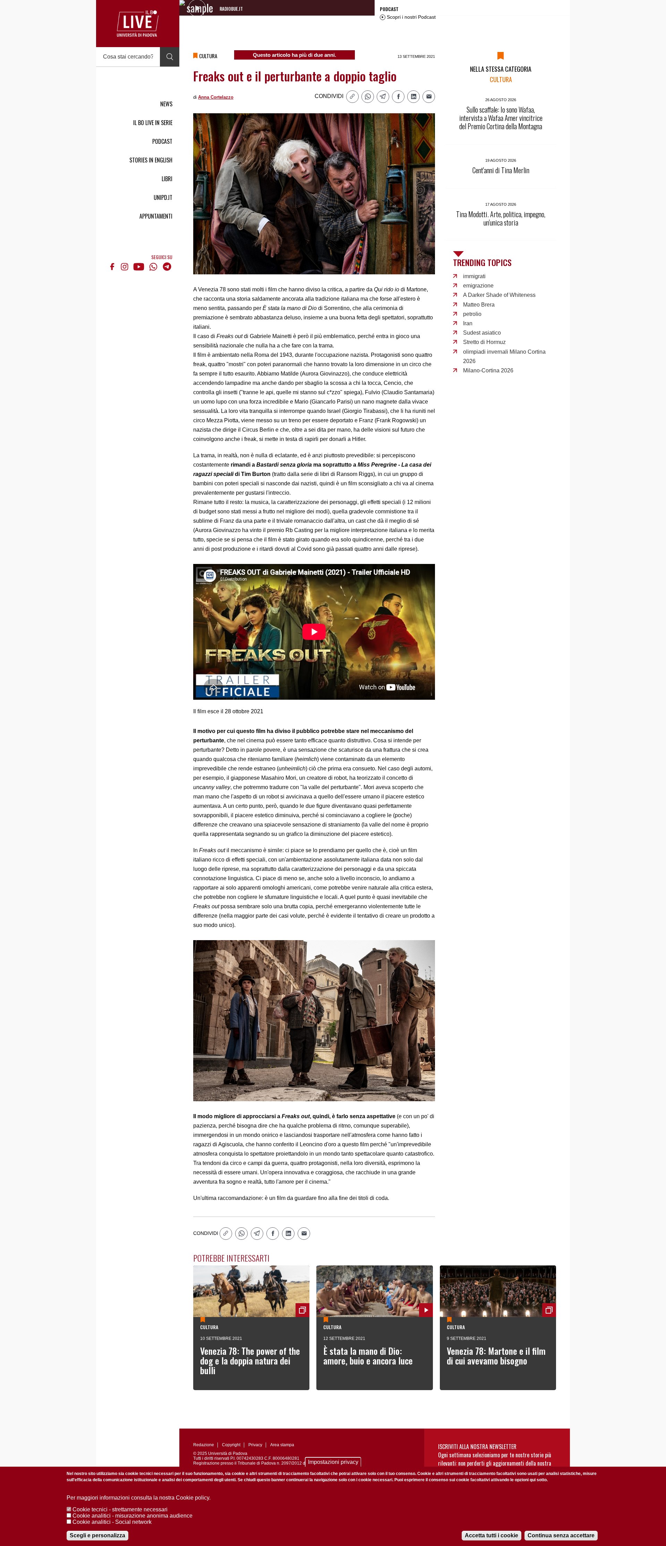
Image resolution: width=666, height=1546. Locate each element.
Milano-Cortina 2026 (488, 370)
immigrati (474, 276)
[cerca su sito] (169, 57)
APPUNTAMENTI (155, 216)
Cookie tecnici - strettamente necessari (120, 1509)
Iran (467, 323)
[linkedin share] (413, 96)
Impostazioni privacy (333, 1462)
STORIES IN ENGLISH (150, 160)
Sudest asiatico (482, 333)
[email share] (428, 96)
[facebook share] (398, 96)
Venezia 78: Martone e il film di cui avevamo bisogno (496, 1355)
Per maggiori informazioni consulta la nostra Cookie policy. (139, 1498)
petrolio (472, 314)
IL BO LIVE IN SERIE (152, 122)
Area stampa (282, 1444)
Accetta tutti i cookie (491, 1535)
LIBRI (167, 179)
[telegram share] (383, 96)
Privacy (255, 1444)
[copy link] (352, 96)
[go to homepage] (137, 23)
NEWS (166, 104)
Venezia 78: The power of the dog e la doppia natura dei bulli (250, 1360)
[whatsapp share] (367, 96)
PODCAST (162, 141)
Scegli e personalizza (97, 1535)
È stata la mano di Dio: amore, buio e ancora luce (368, 1355)
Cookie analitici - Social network (112, 1522)
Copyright (231, 1444)
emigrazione (478, 286)
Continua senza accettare (561, 1535)
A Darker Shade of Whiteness (499, 295)
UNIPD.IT (163, 197)
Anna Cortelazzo (215, 97)
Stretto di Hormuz (484, 342)
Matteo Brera (479, 305)
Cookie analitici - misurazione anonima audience (132, 1516)
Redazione (203, 1444)
